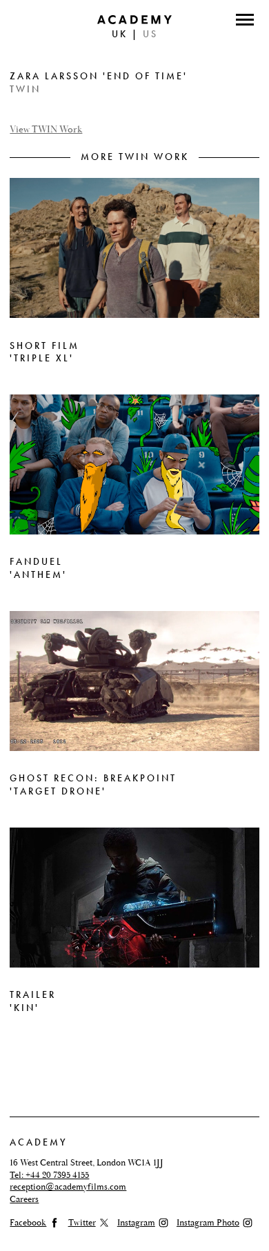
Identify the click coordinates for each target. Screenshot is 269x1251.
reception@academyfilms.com (68, 1186)
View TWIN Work (46, 130)
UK (120, 34)
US (150, 34)
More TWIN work (135, 157)
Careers (24, 1199)
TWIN (25, 89)
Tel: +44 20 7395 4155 (49, 1175)
